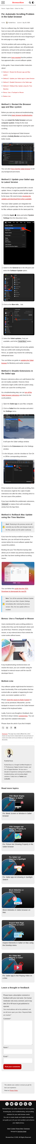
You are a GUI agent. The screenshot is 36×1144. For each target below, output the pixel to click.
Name (5, 1047)
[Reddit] (15, 727)
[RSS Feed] (30, 1104)
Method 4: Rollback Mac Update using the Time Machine (17, 87)
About (8, 1128)
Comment (7, 1019)
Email (5, 1056)
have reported (16, 57)
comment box (23, 716)
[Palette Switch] (33, 2)
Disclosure (5, 734)
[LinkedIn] (7, 727)
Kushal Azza (11, 22)
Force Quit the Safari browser (21, 169)
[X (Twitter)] (3, 727)
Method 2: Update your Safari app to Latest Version (18, 78)
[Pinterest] (16, 1104)
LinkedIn (7, 779)
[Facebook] (11, 727)
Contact (13, 1128)
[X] (7, 1104)
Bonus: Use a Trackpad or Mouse (13, 92)
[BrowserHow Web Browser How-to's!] (18, 3)
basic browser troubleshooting (22, 115)
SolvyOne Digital (22, 1131)
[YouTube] (11, 1104)
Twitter (21, 776)
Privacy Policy (14, 1090)
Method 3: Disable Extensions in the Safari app (17, 82)
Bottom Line (7, 96)
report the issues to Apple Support (18, 700)
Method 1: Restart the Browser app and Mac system (16, 73)
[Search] (30, 2)
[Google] (25, 1104)
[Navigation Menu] (3, 2)
